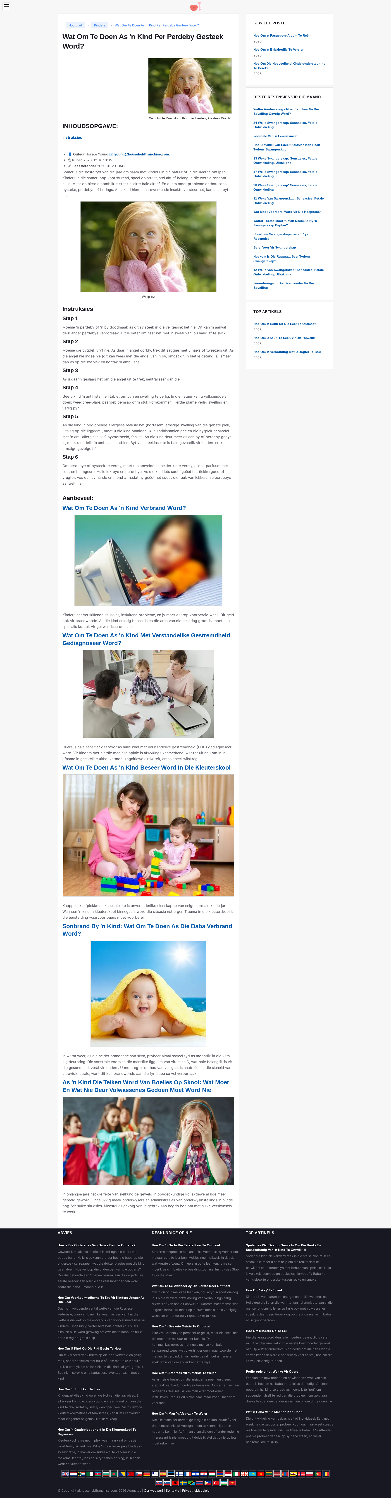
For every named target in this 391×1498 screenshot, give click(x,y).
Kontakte (172, 1490)
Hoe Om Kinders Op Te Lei (266, 1331)
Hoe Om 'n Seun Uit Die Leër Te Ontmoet (284, 324)
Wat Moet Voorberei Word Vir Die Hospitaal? (287, 212)
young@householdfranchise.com (141, 154)
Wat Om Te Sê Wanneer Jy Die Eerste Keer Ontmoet (191, 1286)
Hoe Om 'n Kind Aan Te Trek (79, 1389)
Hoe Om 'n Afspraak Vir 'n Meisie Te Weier (184, 1373)
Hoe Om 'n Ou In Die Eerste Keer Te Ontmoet (186, 1245)
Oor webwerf (153, 1490)
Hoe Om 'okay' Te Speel (264, 1290)
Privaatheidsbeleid (196, 1490)
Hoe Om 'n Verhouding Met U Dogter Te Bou (287, 352)
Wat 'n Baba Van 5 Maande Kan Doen (274, 1412)
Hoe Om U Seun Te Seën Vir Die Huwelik (284, 338)
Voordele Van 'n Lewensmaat (275, 136)
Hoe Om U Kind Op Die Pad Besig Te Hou (89, 1348)
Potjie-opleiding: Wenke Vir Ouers (272, 1371)
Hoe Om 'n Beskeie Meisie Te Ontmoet (181, 1326)
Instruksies (72, 137)
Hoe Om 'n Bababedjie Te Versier (278, 49)
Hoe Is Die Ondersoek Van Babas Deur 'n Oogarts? (97, 1245)
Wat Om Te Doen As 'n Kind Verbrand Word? (124, 508)
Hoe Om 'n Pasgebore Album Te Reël (281, 35)
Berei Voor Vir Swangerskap (274, 247)
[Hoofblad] (195, 6)
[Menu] (6, 6)
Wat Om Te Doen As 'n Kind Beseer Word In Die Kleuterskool (146, 767)
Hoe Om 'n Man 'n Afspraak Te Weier (179, 1413)
